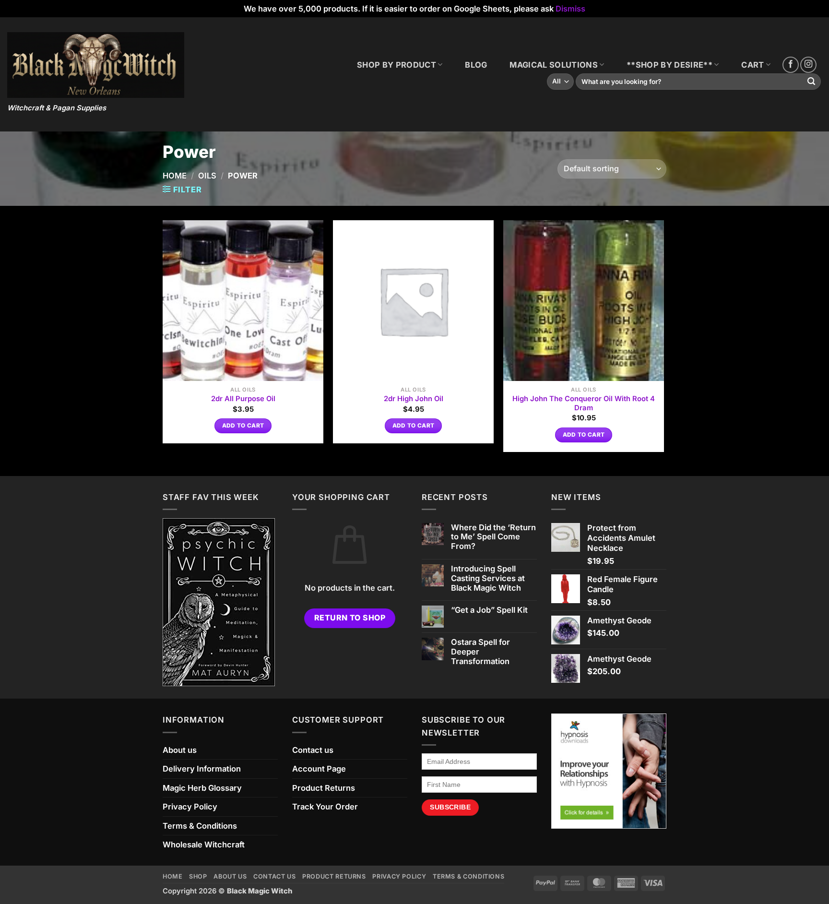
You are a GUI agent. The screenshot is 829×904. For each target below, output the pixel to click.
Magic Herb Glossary (202, 788)
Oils (207, 175)
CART (752, 65)
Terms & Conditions (200, 826)
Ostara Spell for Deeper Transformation (480, 652)
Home (175, 175)
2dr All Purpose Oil (243, 398)
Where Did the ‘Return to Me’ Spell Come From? (493, 537)
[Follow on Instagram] (808, 65)
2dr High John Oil (413, 398)
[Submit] (811, 81)
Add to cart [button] (243, 425)
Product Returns (323, 788)
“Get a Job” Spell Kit (489, 610)
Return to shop (350, 617)
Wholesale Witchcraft (204, 844)
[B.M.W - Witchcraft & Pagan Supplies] (95, 65)
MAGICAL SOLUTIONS (553, 65)
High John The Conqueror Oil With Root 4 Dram (583, 403)
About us (180, 750)
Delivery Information (202, 768)
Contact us (312, 750)
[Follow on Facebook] (790, 65)
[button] (182, 190)
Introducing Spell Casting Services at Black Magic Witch (488, 578)
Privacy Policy (190, 806)
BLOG (476, 65)
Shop (198, 876)
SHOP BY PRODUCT (396, 65)
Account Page (319, 768)
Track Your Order (325, 806)
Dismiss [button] (570, 8)
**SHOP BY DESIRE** (669, 65)
